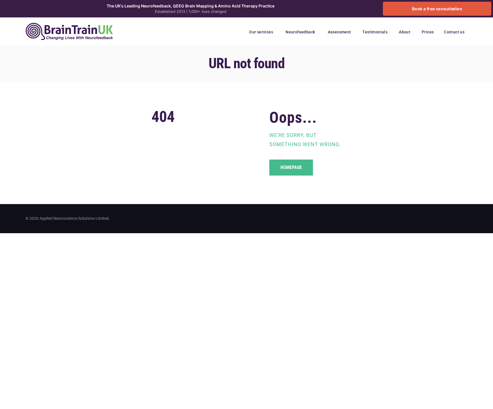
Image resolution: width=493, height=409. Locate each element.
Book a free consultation (437, 8)
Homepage (291, 167)
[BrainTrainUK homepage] (69, 26)
